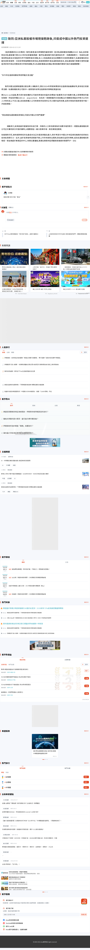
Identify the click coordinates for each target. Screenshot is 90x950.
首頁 (7, 2)
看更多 (85, 186)
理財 (63, 6)
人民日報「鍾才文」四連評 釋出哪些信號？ (45, 268)
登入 (85, 2)
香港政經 (12, 33)
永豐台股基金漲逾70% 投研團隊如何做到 (18, 151)
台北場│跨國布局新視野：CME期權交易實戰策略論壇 (27, 577)
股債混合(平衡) (11, 680)
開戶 (86, 671)
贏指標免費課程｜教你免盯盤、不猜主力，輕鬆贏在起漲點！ (29, 569)
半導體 (8, 787)
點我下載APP (23, 155)
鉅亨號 (53, 2)
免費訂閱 (83, 914)
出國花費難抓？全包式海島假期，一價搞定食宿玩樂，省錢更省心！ (14, 290)
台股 (15, 2)
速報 (31, 6)
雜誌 (79, 6)
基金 (29, 2)
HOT (10, 569)
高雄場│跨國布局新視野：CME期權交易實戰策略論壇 (27, 594)
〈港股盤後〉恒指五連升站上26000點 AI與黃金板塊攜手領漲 (75, 268)
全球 (37, 2)
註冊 (88, 2)
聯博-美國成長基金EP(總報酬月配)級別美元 (14, 669)
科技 (11, 6)
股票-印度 (10, 695)
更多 (85, 352)
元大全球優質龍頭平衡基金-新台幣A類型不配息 (16, 677)
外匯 (33, 2)
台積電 (8, 782)
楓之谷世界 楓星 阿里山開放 (42, 289)
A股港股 (5, 33)
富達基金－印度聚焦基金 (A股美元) (12, 692)
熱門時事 (24, 6)
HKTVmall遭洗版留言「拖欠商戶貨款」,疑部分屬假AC (21, 234)
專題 (74, 6)
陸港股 (24, 2)
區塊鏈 (52, 6)
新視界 (69, 6)
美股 (19, 2)
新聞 (11, 2)
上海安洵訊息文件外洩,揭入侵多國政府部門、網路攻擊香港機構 (68, 235)
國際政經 (10, 456)
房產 (57, 6)
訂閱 (57, 2)
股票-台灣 (10, 687)
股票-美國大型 (11, 672)
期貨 (46, 6)
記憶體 (8, 777)
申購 (86, 678)
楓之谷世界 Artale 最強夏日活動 (74, 289)
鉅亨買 (47, 2)
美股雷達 (10, 469)
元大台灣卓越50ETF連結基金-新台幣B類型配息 (16, 684)
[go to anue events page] (79, 2)
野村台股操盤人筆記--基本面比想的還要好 (14, 268)
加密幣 (42, 2)
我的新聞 (86, 6)
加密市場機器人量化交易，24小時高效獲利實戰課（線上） (27, 586)
